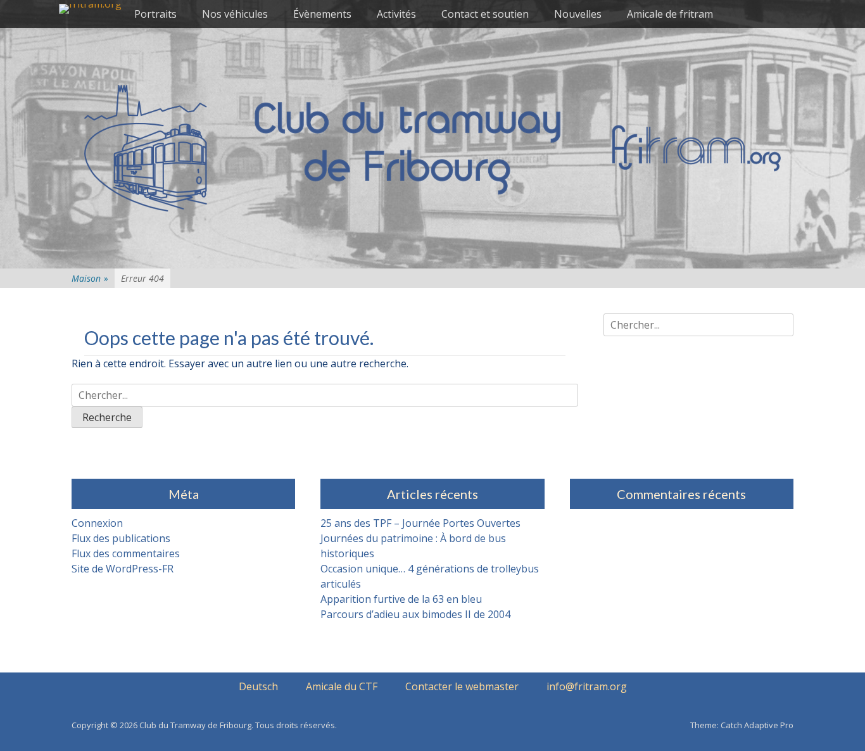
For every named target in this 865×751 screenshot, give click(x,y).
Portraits (155, 14)
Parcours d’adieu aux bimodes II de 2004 (415, 614)
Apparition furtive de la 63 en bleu (401, 599)
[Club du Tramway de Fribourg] (90, 9)
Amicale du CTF (341, 686)
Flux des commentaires (126, 553)
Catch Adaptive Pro (757, 725)
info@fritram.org (586, 686)
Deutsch (258, 686)
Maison (90, 278)
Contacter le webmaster (462, 686)
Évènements (322, 14)
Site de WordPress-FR (123, 569)
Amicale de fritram (670, 14)
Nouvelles (578, 14)
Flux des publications (121, 538)
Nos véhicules (235, 14)
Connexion (97, 523)
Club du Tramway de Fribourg (195, 725)
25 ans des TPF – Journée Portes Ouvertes (420, 523)
